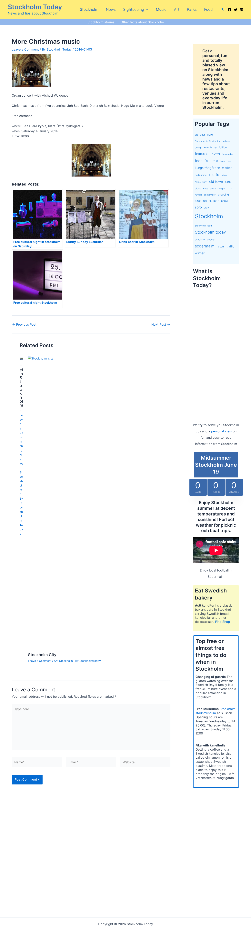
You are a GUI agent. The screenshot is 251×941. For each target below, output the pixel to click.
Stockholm (89, 9)
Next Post (160, 324)
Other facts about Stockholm (142, 22)
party (228, 181)
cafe (210, 134)
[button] (146, 9)
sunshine (200, 239)
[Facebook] (229, 10)
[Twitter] (235, 10)
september (210, 194)
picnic (198, 188)
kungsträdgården (207, 168)
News (111, 9)
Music (161, 9)
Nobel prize (201, 182)
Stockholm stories (100, 22)
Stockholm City (42, 654)
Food (208, 9)
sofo (198, 207)
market (227, 168)
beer (202, 134)
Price (205, 188)
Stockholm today (210, 232)
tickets (220, 246)
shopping (223, 194)
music (214, 174)
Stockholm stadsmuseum (216, 711)
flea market (228, 154)
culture (226, 141)
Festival (215, 154)
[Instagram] (241, 10)
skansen (201, 201)
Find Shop (222, 622)
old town (216, 181)
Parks (192, 9)
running (198, 195)
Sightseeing (133, 9)
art (196, 134)
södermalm (205, 246)
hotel (223, 161)
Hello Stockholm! (21, 387)
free (208, 160)
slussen (214, 201)
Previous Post (24, 324)
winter (200, 253)
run (230, 188)
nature (224, 175)
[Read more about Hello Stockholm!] (21, 358)
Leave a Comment (25, 49)
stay (206, 207)
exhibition (221, 147)
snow (224, 200)
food (199, 161)
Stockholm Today (35, 7)
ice (229, 161)
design (198, 147)
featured (201, 154)
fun (216, 161)
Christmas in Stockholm (207, 141)
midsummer (201, 175)
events (208, 147)
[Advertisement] (216, 351)
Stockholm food (203, 225)
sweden (211, 239)
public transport (218, 188)
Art (176, 9)
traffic (230, 246)
